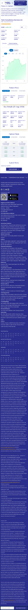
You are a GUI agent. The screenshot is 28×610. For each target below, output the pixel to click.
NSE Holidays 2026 (5, 303)
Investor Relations (5, 316)
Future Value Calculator (12, 255)
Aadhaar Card (11, 310)
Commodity (9, 298)
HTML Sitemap (12, 326)
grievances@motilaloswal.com (8, 447)
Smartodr (3, 324)
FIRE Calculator (22, 260)
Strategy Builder (4, 266)
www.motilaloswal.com (10, 600)
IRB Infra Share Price (20, 273)
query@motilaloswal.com (7, 209)
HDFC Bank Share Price (6, 269)
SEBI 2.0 (8, 324)
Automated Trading (10, 300)
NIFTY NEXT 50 (8, 243)
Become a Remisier (16, 287)
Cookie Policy (19, 316)
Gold (2, 298)
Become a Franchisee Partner (17, 285)
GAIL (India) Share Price (18, 271)
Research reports (5, 280)
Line (11, 50)
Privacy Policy (20, 324)
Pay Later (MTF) (11, 230)
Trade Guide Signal (12, 264)
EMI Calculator (10, 253)
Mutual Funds (12, 225)
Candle (16, 50)
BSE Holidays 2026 (14, 303)
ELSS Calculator (17, 257)
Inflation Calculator (20, 259)
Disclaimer (12, 316)
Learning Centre (14, 280)
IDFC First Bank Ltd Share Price (8, 273)
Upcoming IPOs (4, 225)
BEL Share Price (21, 276)
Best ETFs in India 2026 (13, 307)
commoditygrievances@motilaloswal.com (10, 482)
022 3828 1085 (4, 211)
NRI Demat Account (21, 225)
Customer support (20, 291)
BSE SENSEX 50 (8, 244)
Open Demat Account (20, 1)
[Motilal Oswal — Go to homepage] (6, 3)
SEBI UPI (20, 4)
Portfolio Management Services (17, 228)
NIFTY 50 (3, 241)
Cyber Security (4, 326)
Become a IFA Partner (6, 287)
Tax (2, 310)
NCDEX (9, 314)
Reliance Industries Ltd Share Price (9, 276)
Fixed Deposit (4, 230)
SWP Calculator (17, 253)
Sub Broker (23, 296)
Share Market (4, 235)
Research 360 (4, 264)
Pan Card (5, 310)
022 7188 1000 (4, 220)
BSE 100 (2, 244)
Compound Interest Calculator (8, 250)
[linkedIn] (8, 190)
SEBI (6, 314)
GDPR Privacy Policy (14, 323)
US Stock (18, 296)
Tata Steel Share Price (17, 269)
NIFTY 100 (23, 243)
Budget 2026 (4, 294)
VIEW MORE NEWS (13, 169)
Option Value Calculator (12, 260)
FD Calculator (11, 248)
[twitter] (4, 190)
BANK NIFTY (14, 241)
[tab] (5, 54)
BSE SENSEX (8, 241)
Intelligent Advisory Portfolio (7, 227)
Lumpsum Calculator (6, 251)
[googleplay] (13, 198)
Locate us (12, 291)
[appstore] (13, 195)
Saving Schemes (20, 310)
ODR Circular (13, 324)
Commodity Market (12, 235)
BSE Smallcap (20, 241)
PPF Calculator (10, 257)
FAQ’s (8, 291)
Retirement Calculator (21, 250)
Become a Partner (5, 285)
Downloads (22, 323)
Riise (23, 264)
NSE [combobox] (22, 27)
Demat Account (18, 294)
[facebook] (1, 190)
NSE (4, 314)
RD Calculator (18, 248)
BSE (1, 314)
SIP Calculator (4, 248)
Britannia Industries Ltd (21, 275)
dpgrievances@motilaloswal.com (8, 449)
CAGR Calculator (16, 251)
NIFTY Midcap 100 (16, 243)
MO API (19, 264)
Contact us (3, 291)
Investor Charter (5, 323)
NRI (4, 298)
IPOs (7, 296)
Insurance (9, 232)
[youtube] (6, 190)
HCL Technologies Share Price (8, 275)
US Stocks (17, 227)
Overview (4, 43)
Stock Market (11, 294)
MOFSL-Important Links (17, 314)
